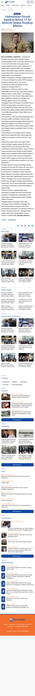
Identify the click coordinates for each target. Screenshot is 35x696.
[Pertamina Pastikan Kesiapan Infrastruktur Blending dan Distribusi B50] (8, 237)
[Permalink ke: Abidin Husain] (2, 29)
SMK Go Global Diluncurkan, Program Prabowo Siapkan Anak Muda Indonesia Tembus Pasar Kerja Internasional (8, 280)
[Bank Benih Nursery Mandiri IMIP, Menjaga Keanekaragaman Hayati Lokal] (5, 413)
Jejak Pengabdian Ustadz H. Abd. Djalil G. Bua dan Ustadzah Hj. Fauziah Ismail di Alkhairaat (8, 441)
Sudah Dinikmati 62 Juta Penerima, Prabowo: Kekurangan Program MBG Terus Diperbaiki (25, 245)
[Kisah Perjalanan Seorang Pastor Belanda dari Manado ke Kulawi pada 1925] (26, 433)
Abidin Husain (8, 29)
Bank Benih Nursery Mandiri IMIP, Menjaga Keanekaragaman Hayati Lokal (21, 413)
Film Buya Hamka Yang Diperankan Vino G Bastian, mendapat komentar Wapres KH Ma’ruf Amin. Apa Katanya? (20, 550)
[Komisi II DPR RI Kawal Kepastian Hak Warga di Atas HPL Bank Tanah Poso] (8, 255)
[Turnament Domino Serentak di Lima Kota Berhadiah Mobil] (4, 535)
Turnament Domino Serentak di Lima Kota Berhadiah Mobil (20, 535)
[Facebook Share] (18, 225)
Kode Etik (12, 624)
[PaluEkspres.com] (9, 2)
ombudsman (12, 220)
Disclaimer (10, 626)
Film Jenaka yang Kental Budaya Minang (19, 541)
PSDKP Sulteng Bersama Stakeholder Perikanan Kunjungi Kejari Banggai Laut (17, 606)
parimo (14, 382)
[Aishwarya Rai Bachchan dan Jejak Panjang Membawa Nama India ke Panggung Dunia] (5, 524)
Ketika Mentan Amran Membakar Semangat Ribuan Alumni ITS (16, 506)
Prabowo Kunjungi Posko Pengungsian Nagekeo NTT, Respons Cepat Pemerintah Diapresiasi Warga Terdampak (26, 280)
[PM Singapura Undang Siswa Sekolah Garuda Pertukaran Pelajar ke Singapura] (26, 449)
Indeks (6, 624)
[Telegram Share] (28, 225)
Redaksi (28, 624)
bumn (4, 220)
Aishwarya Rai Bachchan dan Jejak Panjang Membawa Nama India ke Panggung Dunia (20, 529)
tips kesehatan (17, 384)
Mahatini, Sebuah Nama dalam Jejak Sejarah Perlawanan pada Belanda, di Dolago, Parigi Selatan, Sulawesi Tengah (8, 457)
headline (6, 382)
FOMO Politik (5, 482)
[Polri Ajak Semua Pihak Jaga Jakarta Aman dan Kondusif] (26, 255)
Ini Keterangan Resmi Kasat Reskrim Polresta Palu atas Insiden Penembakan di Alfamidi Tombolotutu (19, 576)
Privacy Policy (21, 624)
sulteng (6, 384)
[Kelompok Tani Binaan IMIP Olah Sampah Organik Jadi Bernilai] (5, 397)
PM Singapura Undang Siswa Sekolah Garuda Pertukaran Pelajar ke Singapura (25, 457)
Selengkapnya (17, 419)
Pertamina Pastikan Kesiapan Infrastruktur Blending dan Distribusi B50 (7, 245)
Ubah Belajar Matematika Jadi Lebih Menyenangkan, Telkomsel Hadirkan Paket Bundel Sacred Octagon (22, 405)
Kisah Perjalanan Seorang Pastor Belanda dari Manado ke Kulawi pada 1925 (26, 441)
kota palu (23, 382)
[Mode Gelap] (28, 2)
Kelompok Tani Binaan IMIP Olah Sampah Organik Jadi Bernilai (21, 396)
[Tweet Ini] (21, 225)
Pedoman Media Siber (21, 626)
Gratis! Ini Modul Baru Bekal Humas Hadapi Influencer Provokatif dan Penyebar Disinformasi (20, 583)
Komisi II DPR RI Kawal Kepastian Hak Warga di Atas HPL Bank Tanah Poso (8, 262)
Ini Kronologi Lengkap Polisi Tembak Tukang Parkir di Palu (18, 568)
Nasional (17, 13)
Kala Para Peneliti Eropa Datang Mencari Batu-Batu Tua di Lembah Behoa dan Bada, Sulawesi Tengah (19, 592)
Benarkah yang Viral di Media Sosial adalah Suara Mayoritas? (15, 477)
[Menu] (2, 2)
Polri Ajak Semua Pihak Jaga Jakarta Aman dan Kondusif (25, 262)
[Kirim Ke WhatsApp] (32, 225)
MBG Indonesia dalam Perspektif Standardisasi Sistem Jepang (16, 494)
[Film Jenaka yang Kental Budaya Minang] (4, 542)
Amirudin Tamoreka (6, 500)
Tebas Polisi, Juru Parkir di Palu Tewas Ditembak (17, 599)
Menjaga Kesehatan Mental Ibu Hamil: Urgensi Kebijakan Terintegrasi (14, 488)
